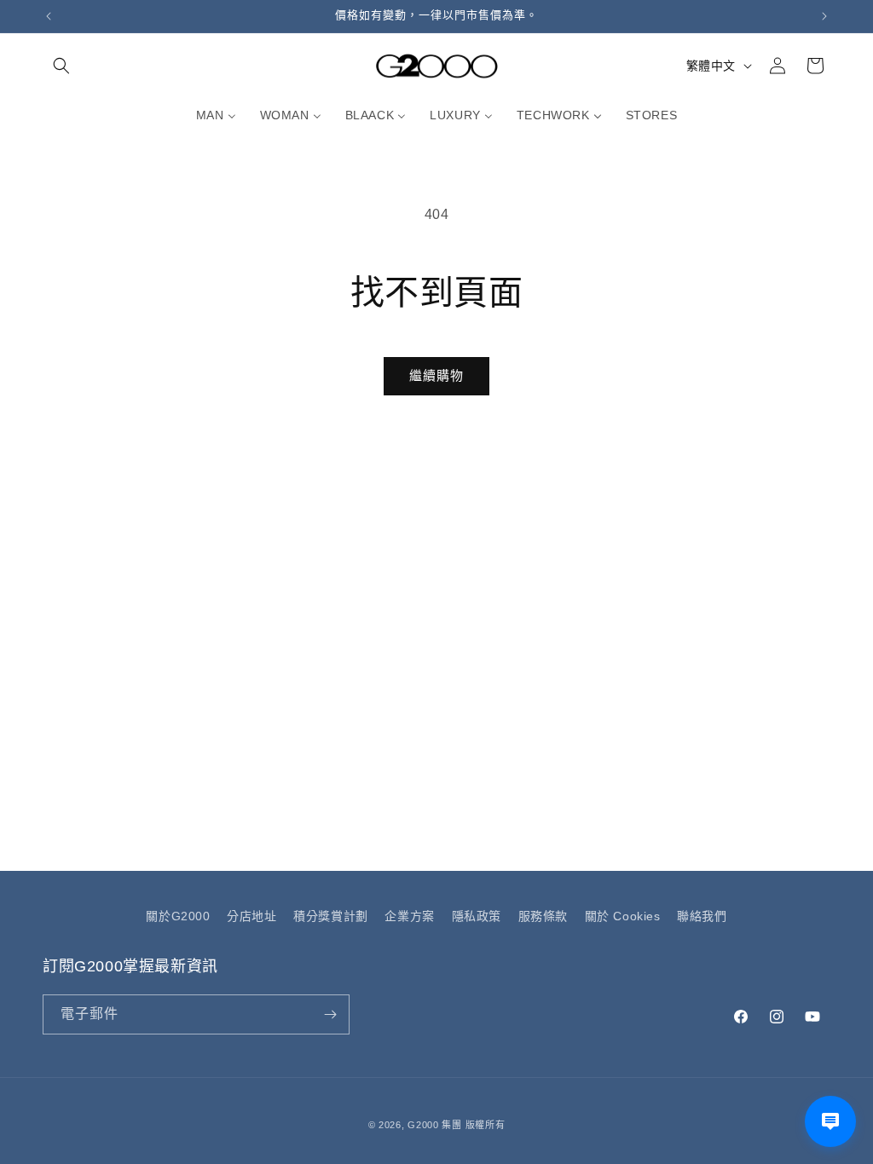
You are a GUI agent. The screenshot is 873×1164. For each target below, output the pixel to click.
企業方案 (409, 916)
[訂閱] (330, 1014)
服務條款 (543, 916)
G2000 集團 (435, 1125)
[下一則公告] (824, 16)
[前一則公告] (48, 16)
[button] (61, 65)
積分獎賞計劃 (330, 916)
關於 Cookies (623, 916)
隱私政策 (476, 916)
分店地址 (251, 916)
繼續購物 (436, 375)
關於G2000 (178, 916)
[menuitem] (216, 115)
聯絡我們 (701, 916)
